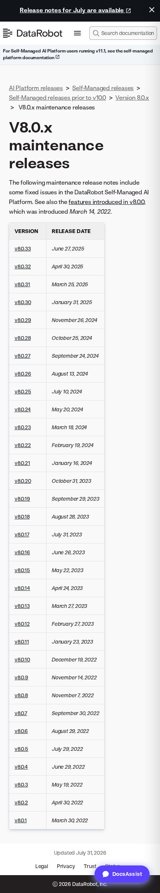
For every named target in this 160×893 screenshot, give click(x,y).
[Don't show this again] (151, 9)
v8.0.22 (23, 445)
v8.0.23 (23, 427)
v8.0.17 (22, 534)
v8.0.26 (23, 373)
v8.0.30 (23, 302)
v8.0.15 (22, 570)
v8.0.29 (23, 320)
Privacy (66, 866)
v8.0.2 (21, 802)
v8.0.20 (23, 481)
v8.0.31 (22, 284)
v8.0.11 (22, 641)
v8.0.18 (22, 516)
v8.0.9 (21, 677)
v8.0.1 (21, 820)
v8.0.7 (21, 713)
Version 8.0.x (132, 97)
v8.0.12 (22, 624)
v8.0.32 (23, 266)
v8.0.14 (22, 588)
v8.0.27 (23, 356)
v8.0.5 (21, 749)
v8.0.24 (23, 409)
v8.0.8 (21, 695)
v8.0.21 (22, 463)
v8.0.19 (22, 498)
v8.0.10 (22, 659)
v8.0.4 (21, 766)
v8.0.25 (23, 391)
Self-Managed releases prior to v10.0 (57, 97)
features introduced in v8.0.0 (106, 201)
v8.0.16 (22, 552)
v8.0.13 (22, 606)
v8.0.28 (23, 338)
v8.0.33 (23, 248)
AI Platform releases (36, 88)
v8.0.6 (21, 731)
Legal (41, 866)
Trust (90, 866)
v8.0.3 (21, 784)
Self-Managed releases (103, 88)
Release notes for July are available (72, 10)
